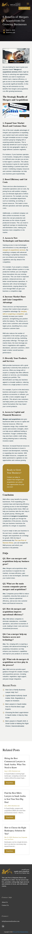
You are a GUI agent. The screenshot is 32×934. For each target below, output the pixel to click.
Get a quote (24, 8)
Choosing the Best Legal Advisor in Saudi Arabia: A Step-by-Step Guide (16, 715)
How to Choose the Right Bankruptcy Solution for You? (15, 830)
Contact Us (5, 905)
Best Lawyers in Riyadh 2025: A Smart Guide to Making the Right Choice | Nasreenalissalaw (17, 723)
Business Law (10, 32)
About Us (5, 902)
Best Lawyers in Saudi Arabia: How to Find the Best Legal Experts (16, 706)
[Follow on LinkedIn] (3, 926)
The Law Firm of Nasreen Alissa (20, 932)
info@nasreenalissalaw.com (10, 921)
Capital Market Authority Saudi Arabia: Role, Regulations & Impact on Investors (16, 698)
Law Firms (10, 839)
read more (9, 783)
